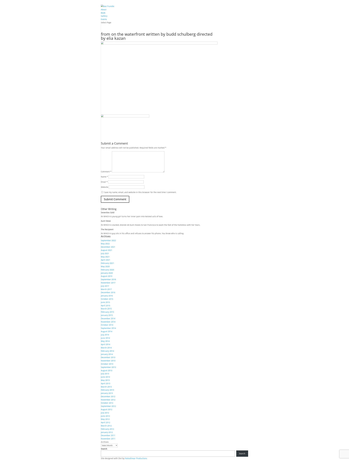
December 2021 (108, 247)
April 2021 (105, 260)
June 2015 (105, 302)
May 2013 (105, 380)
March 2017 (106, 289)
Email (104, 182)
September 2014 (108, 328)
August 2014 (106, 331)
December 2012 (108, 396)
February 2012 (107, 429)
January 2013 (107, 393)
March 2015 (106, 308)
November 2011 (108, 438)
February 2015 (107, 312)
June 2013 (105, 377)
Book (103, 12)
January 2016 (107, 295)
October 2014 (107, 325)
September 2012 (108, 406)
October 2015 (107, 299)
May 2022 (105, 243)
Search (104, 448)
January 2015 (107, 315)
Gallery (104, 16)
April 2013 (105, 383)
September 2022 (108, 240)
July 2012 (105, 412)
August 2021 (106, 250)
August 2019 (106, 276)
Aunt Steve (106, 221)
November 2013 (108, 360)
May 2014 (105, 341)
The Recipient (107, 229)
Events (104, 19)
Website (104, 187)
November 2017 (108, 282)
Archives (105, 442)
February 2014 (107, 351)
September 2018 (108, 279)
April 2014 (105, 344)
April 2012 (105, 422)
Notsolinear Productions (136, 458)
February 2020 (107, 269)
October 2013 (107, 364)
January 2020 (107, 273)
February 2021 (107, 263)
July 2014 (105, 334)
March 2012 (106, 425)
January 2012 (107, 432)
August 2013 (106, 370)
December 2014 (108, 318)
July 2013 (105, 373)
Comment (106, 171)
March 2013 (106, 386)
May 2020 (105, 266)
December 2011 (108, 435)
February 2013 (107, 390)
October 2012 (107, 403)
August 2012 (106, 409)
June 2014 (105, 338)
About (103, 9)
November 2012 (108, 399)
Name (104, 176)
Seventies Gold (107, 212)
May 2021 (105, 256)
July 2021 (105, 253)
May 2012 (105, 419)
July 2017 (105, 286)
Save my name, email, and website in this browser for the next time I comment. (140, 192)
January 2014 (107, 354)
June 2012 (105, 416)
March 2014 (106, 347)
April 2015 (105, 305)
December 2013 (108, 357)
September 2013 (108, 367)
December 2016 (108, 292)
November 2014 (108, 321)
